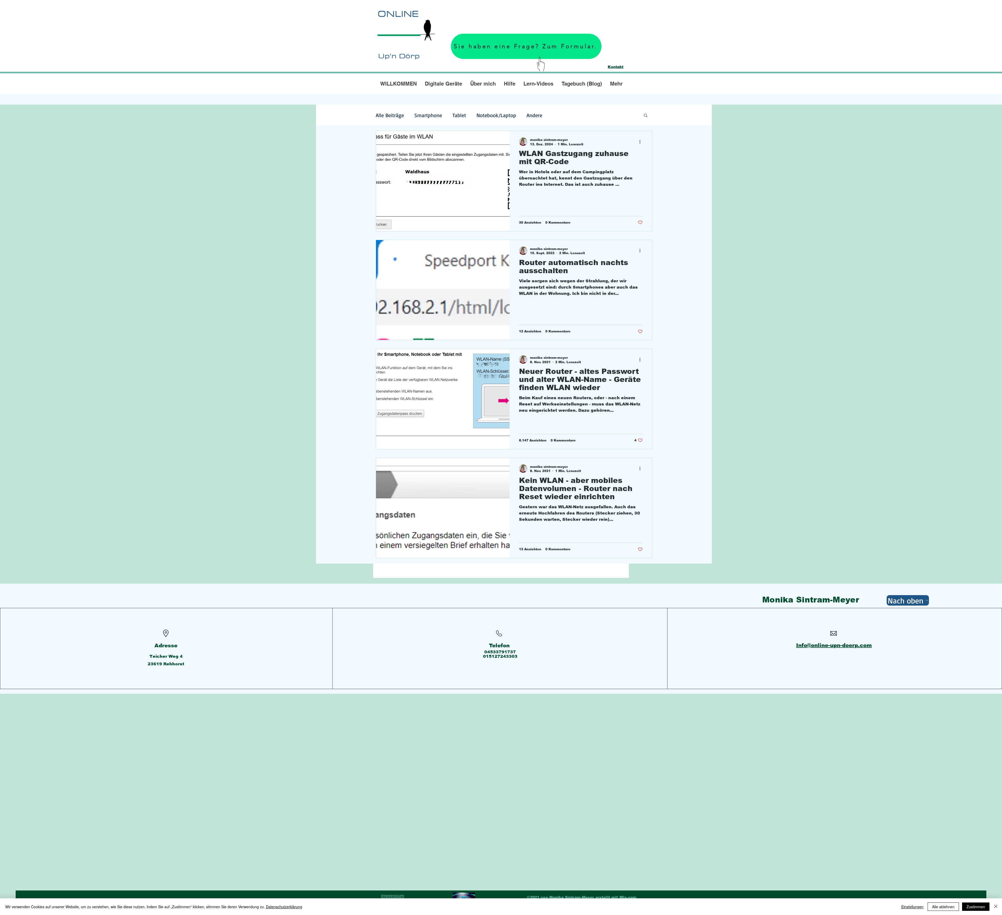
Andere (534, 115)
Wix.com (628, 897)
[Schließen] (996, 906)
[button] (645, 115)
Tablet (459, 115)
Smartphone (428, 115)
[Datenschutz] (464, 897)
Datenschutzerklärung (284, 906)
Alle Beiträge (390, 115)
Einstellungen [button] (912, 906)
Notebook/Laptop (496, 115)
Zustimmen (976, 906)
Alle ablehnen (943, 906)
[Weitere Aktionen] (642, 142)
